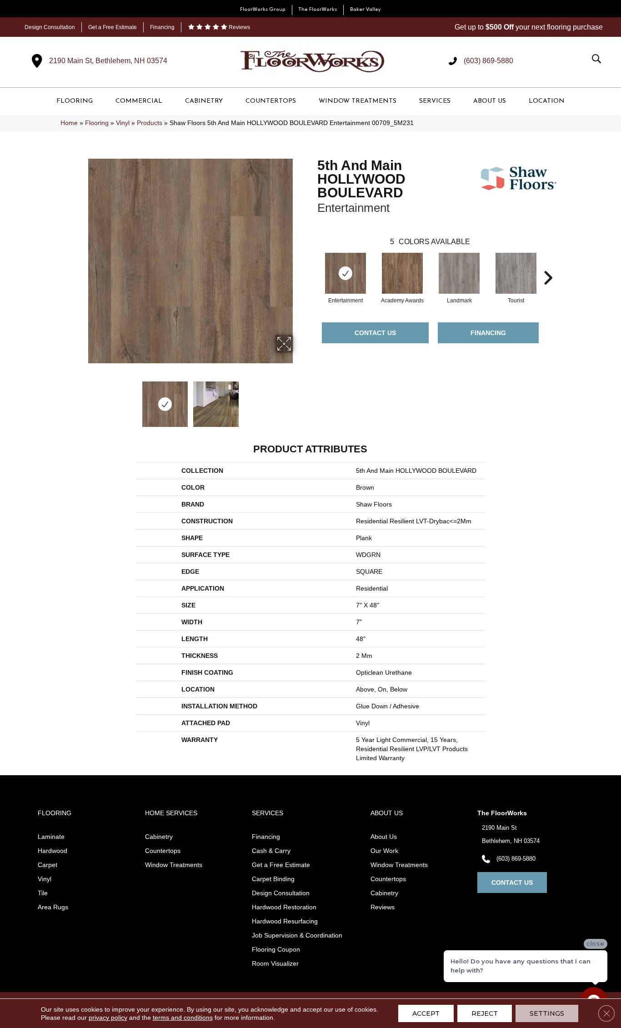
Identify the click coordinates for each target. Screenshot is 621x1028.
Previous (82, 399)
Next (299, 399)
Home (69, 123)
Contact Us (375, 332)
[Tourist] (516, 273)
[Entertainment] (346, 273)
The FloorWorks (318, 9)
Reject (484, 1013)
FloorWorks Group (262, 9)
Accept (426, 1013)
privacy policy (108, 1017)
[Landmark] (459, 273)
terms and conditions (183, 1017)
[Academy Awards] (402, 273)
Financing (162, 27)
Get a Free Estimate (112, 27)
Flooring (97, 123)
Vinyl (123, 123)
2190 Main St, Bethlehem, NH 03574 (108, 61)
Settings (547, 1013)
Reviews (238, 27)
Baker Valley (365, 9)
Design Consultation (50, 27)
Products (149, 123)
